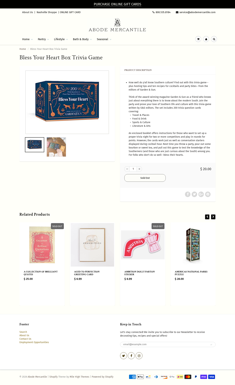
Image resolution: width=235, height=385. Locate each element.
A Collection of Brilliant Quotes (41, 273)
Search (23, 332)
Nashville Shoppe (47, 12)
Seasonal (102, 39)
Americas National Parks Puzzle (191, 273)
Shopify (53, 376)
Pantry (42, 39)
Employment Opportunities (34, 342)
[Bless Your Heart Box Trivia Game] (67, 102)
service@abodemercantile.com (197, 12)
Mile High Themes (79, 376)
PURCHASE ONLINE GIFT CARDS (117, 4)
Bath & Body (81, 39)
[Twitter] (123, 355)
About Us (27, 12)
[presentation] (207, 216)
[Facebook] (131, 355)
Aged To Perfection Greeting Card (87, 273)
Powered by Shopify (102, 376)
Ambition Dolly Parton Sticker (139, 273)
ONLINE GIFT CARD (70, 12)
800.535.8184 (163, 12)
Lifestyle (59, 39)
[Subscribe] (211, 344)
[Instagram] (139, 355)
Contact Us (25, 338)
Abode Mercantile (37, 376)
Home (26, 39)
